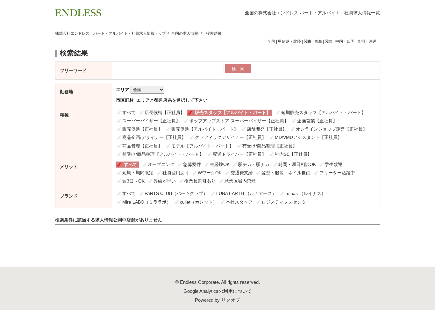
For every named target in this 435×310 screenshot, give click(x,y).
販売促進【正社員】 (142, 129)
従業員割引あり (200, 181)
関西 (328, 41)
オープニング (161, 164)
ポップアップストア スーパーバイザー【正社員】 (239, 120)
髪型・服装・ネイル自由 (285, 172)
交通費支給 (242, 172)
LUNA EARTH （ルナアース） (246, 193)
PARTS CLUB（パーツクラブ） (176, 193)
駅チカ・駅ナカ (253, 164)
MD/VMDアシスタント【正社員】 (308, 137)
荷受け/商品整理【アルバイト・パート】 (163, 154)
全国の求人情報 (185, 33)
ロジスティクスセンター (285, 202)
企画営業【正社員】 (317, 120)
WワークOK (210, 172)
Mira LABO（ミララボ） (146, 202)
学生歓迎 (333, 164)
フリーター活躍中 (337, 172)
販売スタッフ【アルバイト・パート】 (233, 112)
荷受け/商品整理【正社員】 (269, 145)
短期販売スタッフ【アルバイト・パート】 (323, 112)
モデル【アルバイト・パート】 (202, 145)
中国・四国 (344, 41)
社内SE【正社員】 (293, 154)
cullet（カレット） (198, 202)
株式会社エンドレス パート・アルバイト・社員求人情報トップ (110, 33)
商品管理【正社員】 (142, 145)
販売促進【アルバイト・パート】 (204, 129)
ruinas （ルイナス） (305, 193)
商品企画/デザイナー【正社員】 (154, 137)
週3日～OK (133, 181)
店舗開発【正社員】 (267, 129)
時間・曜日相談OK (297, 164)
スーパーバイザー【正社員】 (151, 120)
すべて (129, 112)
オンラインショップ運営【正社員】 (331, 129)
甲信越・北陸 (289, 41)
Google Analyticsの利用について (217, 291)
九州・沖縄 (366, 41)
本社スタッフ (239, 202)
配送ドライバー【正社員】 (239, 154)
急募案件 (192, 164)
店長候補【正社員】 (165, 112)
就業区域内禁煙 (240, 181)
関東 (307, 41)
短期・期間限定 (137, 172)
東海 (318, 41)
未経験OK (220, 164)
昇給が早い (164, 181)
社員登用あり (175, 172)
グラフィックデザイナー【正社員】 (230, 137)
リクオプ (230, 300)
